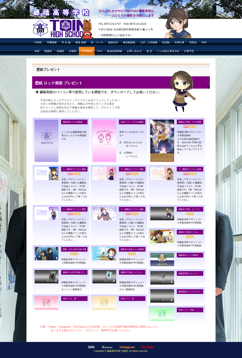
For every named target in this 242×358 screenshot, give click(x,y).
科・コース (97, 42)
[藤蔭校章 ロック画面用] (162, 259)
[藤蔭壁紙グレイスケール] (162, 296)
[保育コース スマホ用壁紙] (104, 141)
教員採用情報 (114, 51)
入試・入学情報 (148, 42)
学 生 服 (66, 42)
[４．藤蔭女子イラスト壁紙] (46, 213)
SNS (204, 42)
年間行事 (179, 42)
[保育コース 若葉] (162, 314)
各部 (37, 51)
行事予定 (189, 51)
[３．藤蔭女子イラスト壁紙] (162, 173)
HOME (38, 42)
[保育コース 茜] (46, 303)
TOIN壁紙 (86, 51)
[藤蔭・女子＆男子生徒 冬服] (46, 253)
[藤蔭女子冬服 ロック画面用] (104, 253)
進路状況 (113, 42)
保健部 (60, 51)
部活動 (166, 42)
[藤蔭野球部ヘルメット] (162, 278)
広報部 (72, 51)
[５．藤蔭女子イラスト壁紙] (104, 213)
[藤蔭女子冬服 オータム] (162, 236)
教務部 (48, 51)
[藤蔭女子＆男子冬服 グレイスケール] (46, 276)
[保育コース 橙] (104, 303)
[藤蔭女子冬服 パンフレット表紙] (104, 276)
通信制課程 (129, 42)
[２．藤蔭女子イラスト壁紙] (104, 173)
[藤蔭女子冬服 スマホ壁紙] (162, 141)
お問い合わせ (134, 51)
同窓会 (193, 42)
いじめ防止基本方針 (168, 51)
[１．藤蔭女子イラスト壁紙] (46, 173)
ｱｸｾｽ (99, 51)
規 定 (149, 51)
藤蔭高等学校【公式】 (60, 12)
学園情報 (52, 42)
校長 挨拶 (80, 42)
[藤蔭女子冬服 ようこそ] (162, 213)
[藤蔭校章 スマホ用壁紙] (46, 141)
